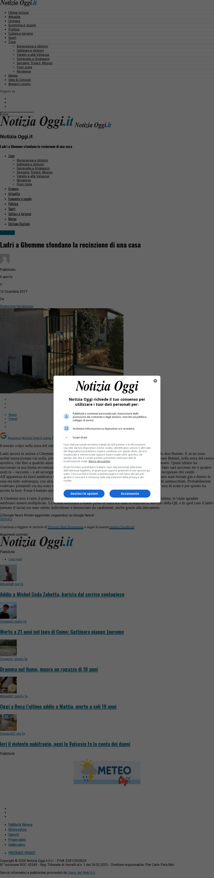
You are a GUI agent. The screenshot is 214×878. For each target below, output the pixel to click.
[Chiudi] (155, 381)
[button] (107, 437)
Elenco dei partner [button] (99, 461)
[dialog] (107, 439)
